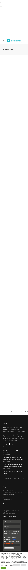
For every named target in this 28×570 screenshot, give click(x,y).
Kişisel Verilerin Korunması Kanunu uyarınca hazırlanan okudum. (11, 533)
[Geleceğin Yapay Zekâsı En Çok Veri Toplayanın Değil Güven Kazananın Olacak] (14, 102)
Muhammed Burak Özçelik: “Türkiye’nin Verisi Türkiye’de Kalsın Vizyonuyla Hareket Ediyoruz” (13, 388)
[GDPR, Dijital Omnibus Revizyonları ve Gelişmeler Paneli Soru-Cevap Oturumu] (14, 140)
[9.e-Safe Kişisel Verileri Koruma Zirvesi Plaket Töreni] (14, 296)
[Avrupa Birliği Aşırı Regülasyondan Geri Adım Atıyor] (14, 218)
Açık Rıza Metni (14, 539)
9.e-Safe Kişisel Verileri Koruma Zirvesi (9, 80)
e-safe (4, 78)
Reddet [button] (23, 565)
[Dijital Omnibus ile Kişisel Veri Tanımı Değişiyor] (14, 258)
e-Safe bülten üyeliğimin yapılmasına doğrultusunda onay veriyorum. (12, 539)
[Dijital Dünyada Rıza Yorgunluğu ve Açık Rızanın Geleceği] (14, 64)
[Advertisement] (14, 22)
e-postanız (6, 526)
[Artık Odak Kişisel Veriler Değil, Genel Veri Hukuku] (14, 180)
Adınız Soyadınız (8, 521)
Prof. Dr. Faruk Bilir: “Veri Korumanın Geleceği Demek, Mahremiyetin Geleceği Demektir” (13, 348)
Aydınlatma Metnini (9, 535)
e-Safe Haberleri (20, 80)
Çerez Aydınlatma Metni (7, 565)
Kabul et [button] (3, 567)
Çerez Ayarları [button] (17, 565)
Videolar (3, 81)
